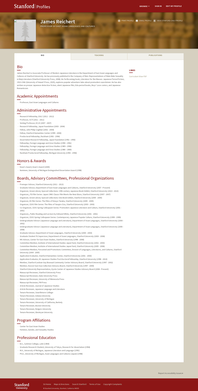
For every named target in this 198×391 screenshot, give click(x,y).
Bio (42, 55)
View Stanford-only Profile (170, 20)
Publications (155, 55)
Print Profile (127, 20)
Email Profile (145, 20)
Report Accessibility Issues (170, 373)
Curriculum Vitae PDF (138, 76)
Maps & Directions (61, 384)
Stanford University (26, 386)
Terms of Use (94, 384)
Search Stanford (79, 384)
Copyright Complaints (112, 384)
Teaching (99, 55)
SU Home (47, 384)
